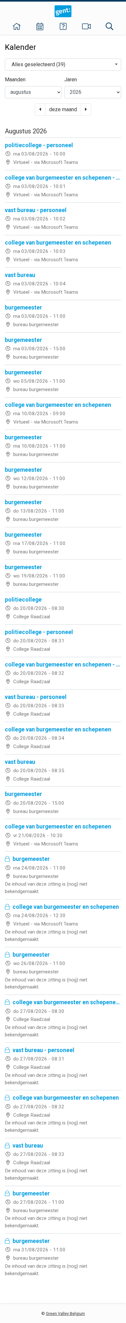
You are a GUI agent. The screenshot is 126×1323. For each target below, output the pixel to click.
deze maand (63, 109)
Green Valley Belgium (65, 1313)
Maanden (15, 79)
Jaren (70, 79)
